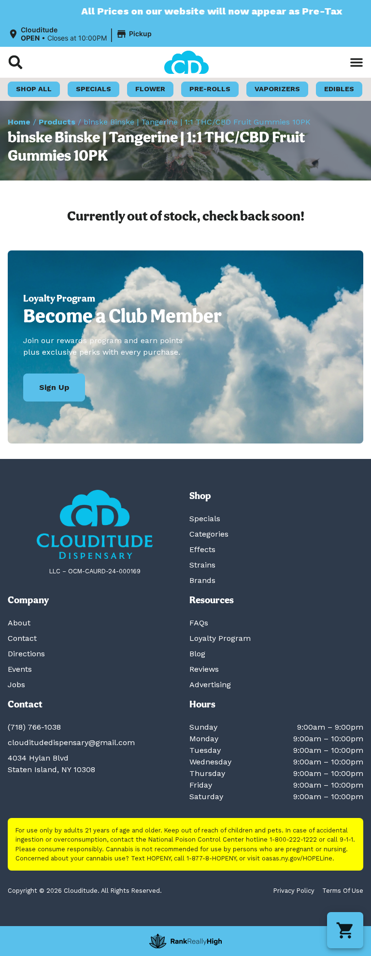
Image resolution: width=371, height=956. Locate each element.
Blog (197, 653)
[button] (81, 34)
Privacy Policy (293, 890)
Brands (202, 580)
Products (57, 121)
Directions (26, 653)
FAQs (198, 622)
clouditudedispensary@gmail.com (71, 742)
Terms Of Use (342, 890)
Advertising (210, 684)
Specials (204, 518)
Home (19, 121)
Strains (202, 564)
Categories (208, 534)
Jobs (16, 684)
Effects (202, 549)
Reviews (204, 669)
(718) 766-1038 (34, 727)
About (19, 622)
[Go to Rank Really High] (185, 941)
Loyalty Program (220, 638)
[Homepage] (95, 524)
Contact (22, 638)
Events (20, 669)
